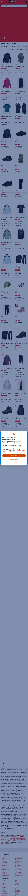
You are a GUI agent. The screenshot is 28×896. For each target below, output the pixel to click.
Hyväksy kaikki (14, 455)
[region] (14, 448)
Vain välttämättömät (14, 459)
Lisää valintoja (14, 462)
